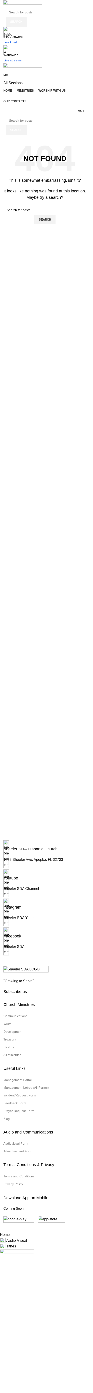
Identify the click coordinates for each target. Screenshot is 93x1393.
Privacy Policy (13, 1184)
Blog (6, 1119)
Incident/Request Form (19, 1095)
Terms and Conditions (19, 1176)
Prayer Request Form (18, 1111)
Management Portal (17, 1080)
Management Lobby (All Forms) (26, 1087)
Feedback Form (14, 1103)
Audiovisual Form (15, 1143)
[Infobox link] (45, 854)
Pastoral (9, 1047)
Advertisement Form (18, 1151)
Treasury (9, 1039)
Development (12, 1031)
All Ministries (12, 1055)
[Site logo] (22, 3)
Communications (15, 1016)
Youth (7, 1024)
